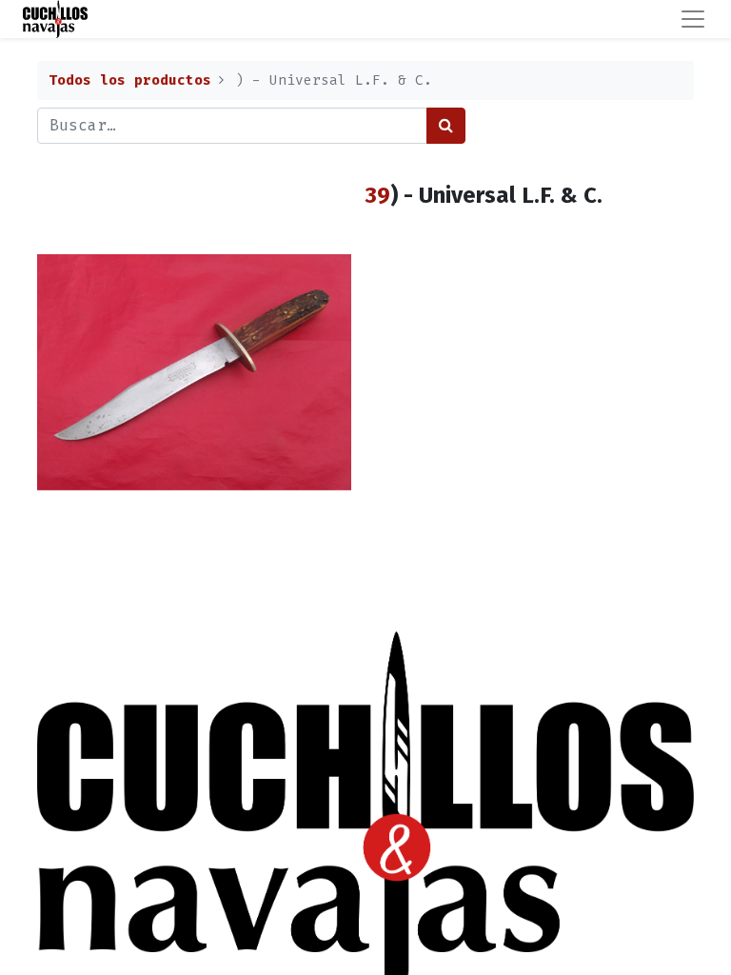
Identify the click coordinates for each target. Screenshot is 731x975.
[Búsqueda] (445, 126)
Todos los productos (130, 80)
